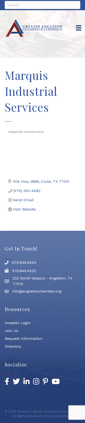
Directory (13, 346)
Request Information (23, 338)
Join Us (11, 330)
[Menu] (79, 28)
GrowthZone (64, 416)
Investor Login (17, 323)
